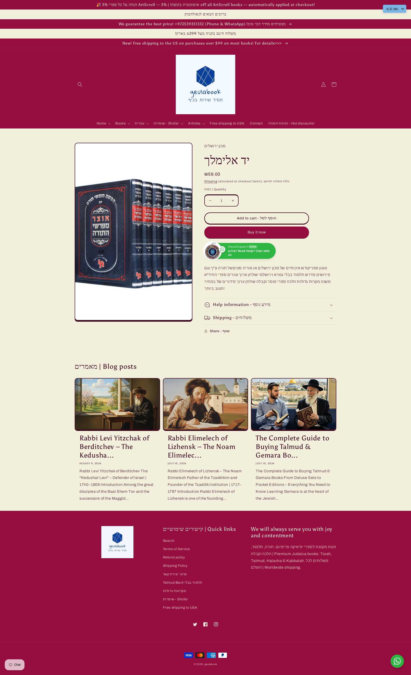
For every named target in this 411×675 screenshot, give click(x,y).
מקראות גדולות (174, 591)
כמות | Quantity (215, 189)
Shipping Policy (175, 565)
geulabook (211, 664)
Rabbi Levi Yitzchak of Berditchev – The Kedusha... (114, 446)
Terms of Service (176, 549)
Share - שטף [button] (220, 331)
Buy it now (257, 232)
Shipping (210, 181)
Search (169, 540)
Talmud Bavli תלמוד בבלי (182, 582)
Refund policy (174, 557)
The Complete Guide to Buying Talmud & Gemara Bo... (292, 446)
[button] (80, 84)
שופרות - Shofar (175, 599)
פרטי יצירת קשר (175, 574)
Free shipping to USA (180, 607)
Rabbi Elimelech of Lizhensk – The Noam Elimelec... (201, 446)
